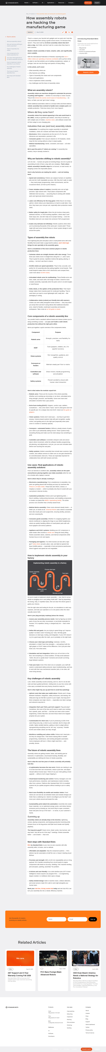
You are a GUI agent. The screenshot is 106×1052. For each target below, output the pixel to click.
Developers (51, 1036)
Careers (88, 1013)
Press (87, 1016)
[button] (27, 2)
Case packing (70, 1011)
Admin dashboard (90, 1024)
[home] (12, 3)
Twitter (87, 1027)
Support (97, 2)
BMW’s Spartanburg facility (53, 500)
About (87, 1010)
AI (48, 1030)
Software (50, 1033)
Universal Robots (50, 509)
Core (49, 1011)
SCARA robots (45, 272)
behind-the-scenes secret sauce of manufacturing (50, 98)
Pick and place (71, 1022)
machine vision (50, 120)
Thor (49, 1016)
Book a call (88, 2)
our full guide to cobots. (53, 309)
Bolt (49, 1021)
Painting (69, 1019)
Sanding (69, 1028)
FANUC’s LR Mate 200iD (37, 486)
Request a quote (86, 1049)
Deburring (69, 1014)
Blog (87, 1019)
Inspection (70, 1016)
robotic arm (50, 532)
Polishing (69, 1025)
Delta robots (36, 544)
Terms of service (90, 1033)
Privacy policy (89, 1030)
